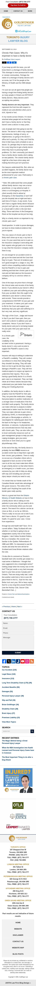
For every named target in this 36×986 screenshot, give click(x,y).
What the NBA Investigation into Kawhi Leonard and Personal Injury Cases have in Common (18, 750)
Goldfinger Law (23, 977)
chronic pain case (10, 178)
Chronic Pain (11, 594)
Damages (7, 691)
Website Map (18, 948)
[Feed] (31, 661)
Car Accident (9, 670)
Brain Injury (8, 713)
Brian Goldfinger (10, 705)
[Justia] (18, 661)
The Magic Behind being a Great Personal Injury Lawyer (14, 742)
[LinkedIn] (13, 661)
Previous (6, 607)
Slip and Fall (8, 700)
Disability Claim (10, 709)
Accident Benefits (11, 687)
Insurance (8, 678)
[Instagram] (27, 661)
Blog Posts (18, 954)
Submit (18, 653)
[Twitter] (9, 661)
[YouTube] (22, 661)
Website (18, 929)
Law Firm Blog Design (17, 983)
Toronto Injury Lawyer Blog (18, 23)
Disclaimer (18, 935)
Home (6, 11)
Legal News (9, 674)
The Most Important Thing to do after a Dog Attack (17, 758)
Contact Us (17, 11)
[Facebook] (4, 661)
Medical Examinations (24, 594)
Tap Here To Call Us (18, 5)
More (30, 11)
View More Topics (9, 722)
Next (19, 607)
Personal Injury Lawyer (13, 696)
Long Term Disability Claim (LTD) (17, 683)
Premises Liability (11, 718)
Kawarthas (20, 196)
